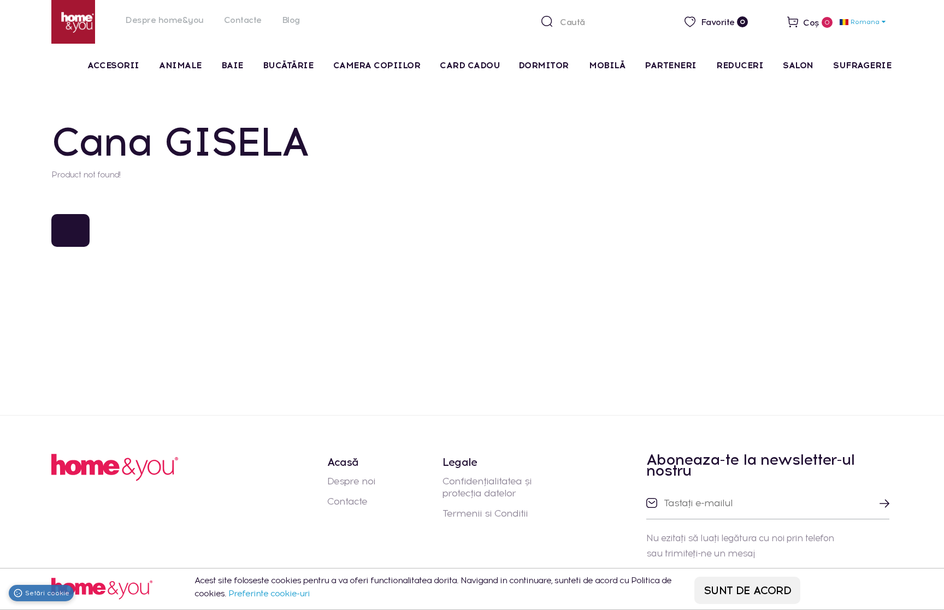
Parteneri (671, 65)
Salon (798, 65)
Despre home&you (164, 20)
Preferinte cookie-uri (269, 593)
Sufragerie (862, 65)
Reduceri (739, 65)
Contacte (243, 20)
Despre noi (351, 481)
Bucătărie (288, 65)
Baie (232, 65)
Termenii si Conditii (485, 513)
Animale (180, 65)
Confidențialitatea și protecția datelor (487, 487)
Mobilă (607, 65)
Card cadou (470, 65)
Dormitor (544, 65)
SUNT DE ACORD (747, 590)
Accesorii (113, 65)
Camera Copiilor (377, 65)
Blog (291, 20)
